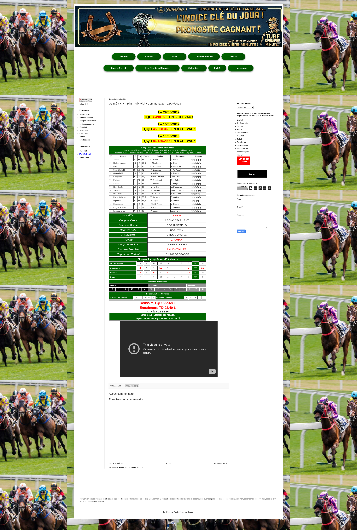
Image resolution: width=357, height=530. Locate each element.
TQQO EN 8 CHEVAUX (169, 129)
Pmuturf (240, 155)
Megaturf (240, 136)
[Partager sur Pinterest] (137, 385)
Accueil (124, 56)
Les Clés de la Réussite (157, 68)
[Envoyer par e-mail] (126, 385)
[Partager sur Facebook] (134, 385)
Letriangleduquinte (86, 124)
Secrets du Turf (85, 114)
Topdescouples (243, 152)
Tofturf (239, 139)
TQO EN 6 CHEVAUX (168, 117)
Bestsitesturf (241, 142)
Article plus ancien (221, 463)
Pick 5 (217, 68)
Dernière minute (204, 56)
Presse (233, 56)
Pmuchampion (242, 133)
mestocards (83, 133)
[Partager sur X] (132, 385)
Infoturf (82, 137)
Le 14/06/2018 (168, 136)
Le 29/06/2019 (168, 112)
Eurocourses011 (243, 145)
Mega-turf (83, 127)
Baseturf (240, 126)
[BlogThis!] (129, 385)
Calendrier (194, 68)
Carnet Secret (118, 68)
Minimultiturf (84, 158)
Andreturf (240, 129)
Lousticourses (84, 140)
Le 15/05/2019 (168, 124)
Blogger (191, 512)
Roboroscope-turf (86, 118)
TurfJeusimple (242, 123)
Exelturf (240, 120)
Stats (174, 56)
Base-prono (83, 130)
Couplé (149, 56)
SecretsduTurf (242, 149)
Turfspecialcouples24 (87, 121)
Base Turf (83, 151)
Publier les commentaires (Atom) (131, 467)
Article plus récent (116, 463)
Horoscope (241, 68)
